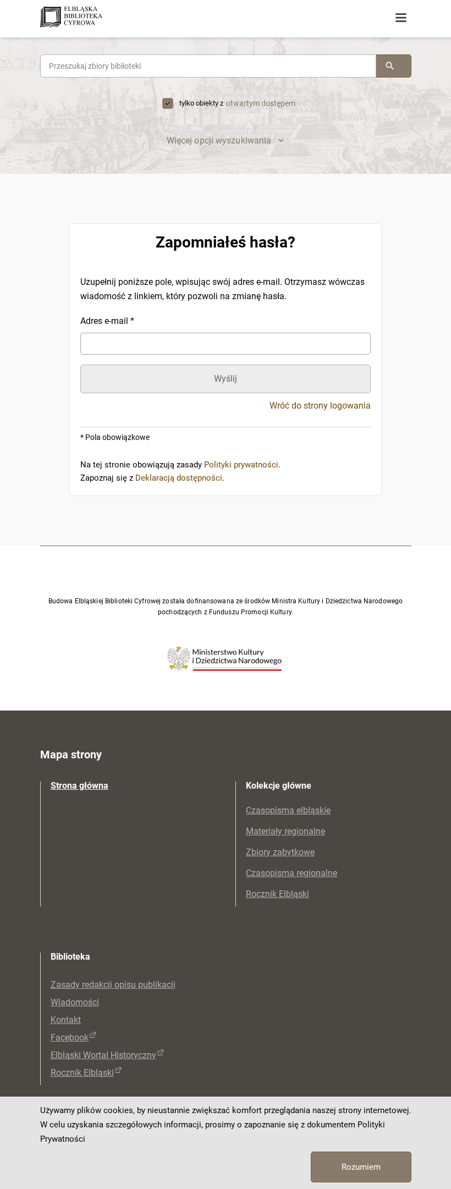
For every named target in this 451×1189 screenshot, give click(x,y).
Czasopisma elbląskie (288, 810)
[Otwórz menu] (401, 18)
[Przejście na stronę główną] (114, 18)
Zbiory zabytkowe (280, 852)
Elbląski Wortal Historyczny (103, 1055)
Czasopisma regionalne (291, 873)
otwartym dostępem (260, 103)
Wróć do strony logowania (320, 405)
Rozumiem (361, 1167)
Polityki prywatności (241, 465)
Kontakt (66, 1020)
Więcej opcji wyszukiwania (219, 140)
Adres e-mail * (107, 321)
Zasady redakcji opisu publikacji (113, 984)
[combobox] (208, 66)
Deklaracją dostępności (178, 478)
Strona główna (79, 785)
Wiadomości (75, 1002)
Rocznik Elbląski (277, 894)
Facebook (70, 1037)
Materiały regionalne (285, 831)
